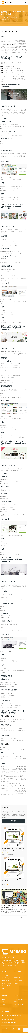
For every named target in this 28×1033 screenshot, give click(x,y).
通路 (2, 68)
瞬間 (2, 70)
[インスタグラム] (5, 957)
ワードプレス (10, 44)
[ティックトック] (10, 957)
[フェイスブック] (2, 957)
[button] (25, 2)
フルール (3, 74)
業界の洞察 (4, 19)
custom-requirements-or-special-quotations (11, 879)
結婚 (2, 72)
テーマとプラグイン (9, 19)
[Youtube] (13, 957)
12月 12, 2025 (24, 917)
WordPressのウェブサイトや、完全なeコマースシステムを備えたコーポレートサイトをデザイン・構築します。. (13, 849)
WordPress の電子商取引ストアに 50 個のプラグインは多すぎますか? (14, 906)
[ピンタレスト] (8, 957)
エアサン (10, 784)
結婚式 (2, 66)
